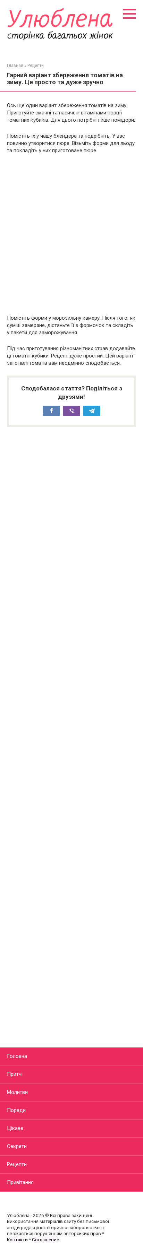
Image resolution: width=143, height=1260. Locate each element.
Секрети (17, 1146)
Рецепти (17, 1164)
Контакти (17, 1239)
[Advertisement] (71, 234)
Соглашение (45, 1239)
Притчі (15, 1074)
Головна (17, 1056)
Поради (16, 1110)
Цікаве (15, 1128)
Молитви (17, 1092)
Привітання (20, 1182)
